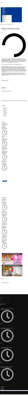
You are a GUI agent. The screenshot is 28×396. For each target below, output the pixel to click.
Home (0, 24)
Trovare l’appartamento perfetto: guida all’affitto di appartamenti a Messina (4, 215)
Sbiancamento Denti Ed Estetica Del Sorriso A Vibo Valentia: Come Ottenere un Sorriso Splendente (4, 152)
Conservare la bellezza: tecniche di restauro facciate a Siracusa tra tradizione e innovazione (13, 96)
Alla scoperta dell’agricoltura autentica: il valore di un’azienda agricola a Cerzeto (13, 287)
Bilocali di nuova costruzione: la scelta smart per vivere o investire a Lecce (4, 203)
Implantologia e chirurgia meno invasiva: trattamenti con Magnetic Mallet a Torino (4, 127)
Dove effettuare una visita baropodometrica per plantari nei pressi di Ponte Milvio (4, 139)
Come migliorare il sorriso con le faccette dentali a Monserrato (4, 164)
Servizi (3, 24)
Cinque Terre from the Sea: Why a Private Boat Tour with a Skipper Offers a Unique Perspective (14, 92)
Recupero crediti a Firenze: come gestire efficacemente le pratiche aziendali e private (4, 227)
